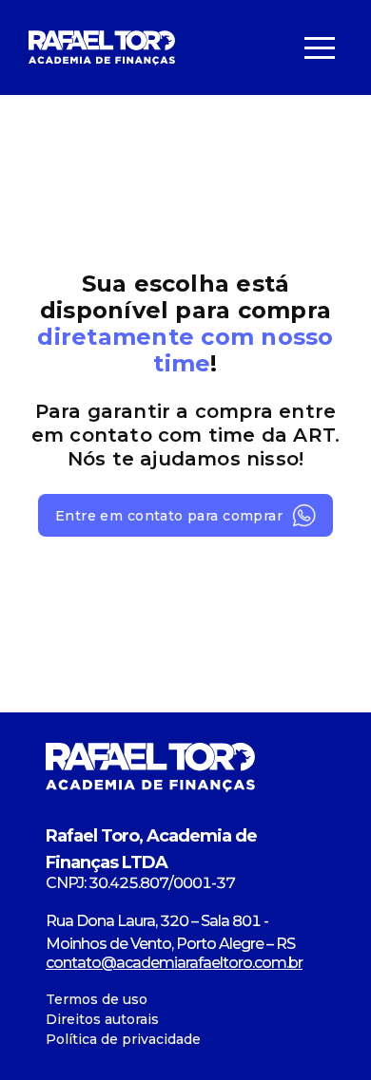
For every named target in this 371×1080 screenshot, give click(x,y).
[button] (319, 47)
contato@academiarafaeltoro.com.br (174, 963)
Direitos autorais (102, 1019)
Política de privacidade (123, 1039)
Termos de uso (96, 999)
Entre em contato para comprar (169, 515)
